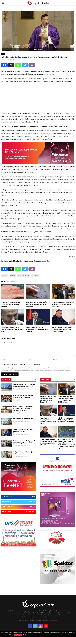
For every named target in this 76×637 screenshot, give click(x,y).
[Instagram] (40, 626)
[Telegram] (25, 65)
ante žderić (35, 275)
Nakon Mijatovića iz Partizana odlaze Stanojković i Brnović (24, 385)
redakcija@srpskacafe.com (49, 620)
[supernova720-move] (38, 163)
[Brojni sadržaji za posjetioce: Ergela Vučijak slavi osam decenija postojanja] (6, 409)
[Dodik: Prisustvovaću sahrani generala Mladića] (6, 432)
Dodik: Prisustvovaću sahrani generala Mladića (23, 431)
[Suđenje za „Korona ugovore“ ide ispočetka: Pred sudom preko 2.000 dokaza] (66, 389)
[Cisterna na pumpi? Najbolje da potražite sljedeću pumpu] (6, 443)
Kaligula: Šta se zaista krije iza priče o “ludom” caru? (24, 453)
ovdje (47, 261)
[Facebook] (4, 65)
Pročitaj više (26, 635)
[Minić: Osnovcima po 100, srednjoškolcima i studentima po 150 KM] (66, 410)
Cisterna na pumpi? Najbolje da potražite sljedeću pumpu (24, 442)
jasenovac (12, 275)
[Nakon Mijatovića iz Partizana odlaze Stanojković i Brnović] (6, 387)
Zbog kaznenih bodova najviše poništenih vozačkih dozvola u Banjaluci (36, 304)
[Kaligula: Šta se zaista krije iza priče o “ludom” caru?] (6, 454)
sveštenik (26, 275)
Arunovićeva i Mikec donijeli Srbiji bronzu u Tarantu (23, 396)
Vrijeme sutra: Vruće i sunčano (24, 419)
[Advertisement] (38, 98)
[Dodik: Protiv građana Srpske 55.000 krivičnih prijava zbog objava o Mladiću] (48, 432)
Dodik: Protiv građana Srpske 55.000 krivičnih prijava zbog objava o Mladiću (62, 329)
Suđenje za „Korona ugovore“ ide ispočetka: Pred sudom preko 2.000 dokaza (63, 304)
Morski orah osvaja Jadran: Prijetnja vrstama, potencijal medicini (10, 304)
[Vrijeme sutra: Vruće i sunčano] (6, 421)
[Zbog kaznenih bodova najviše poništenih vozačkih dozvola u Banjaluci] (48, 389)
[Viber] (31, 65)
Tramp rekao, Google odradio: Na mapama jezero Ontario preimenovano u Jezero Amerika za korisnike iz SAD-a (66, 444)
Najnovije (6, 380)
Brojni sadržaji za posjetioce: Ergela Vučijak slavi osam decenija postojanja (23, 408)
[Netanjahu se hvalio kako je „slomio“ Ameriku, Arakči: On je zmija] (48, 410)
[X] (11, 65)
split (19, 275)
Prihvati (18, 635)
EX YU (2, 54)
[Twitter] (35, 626)
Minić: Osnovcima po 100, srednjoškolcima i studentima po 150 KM (37, 329)
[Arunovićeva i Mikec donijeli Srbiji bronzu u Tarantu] (6, 398)
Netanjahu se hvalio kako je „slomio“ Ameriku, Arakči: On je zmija (12, 329)
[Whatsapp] (18, 65)
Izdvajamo (45, 380)
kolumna (4, 275)
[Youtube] (46, 626)
